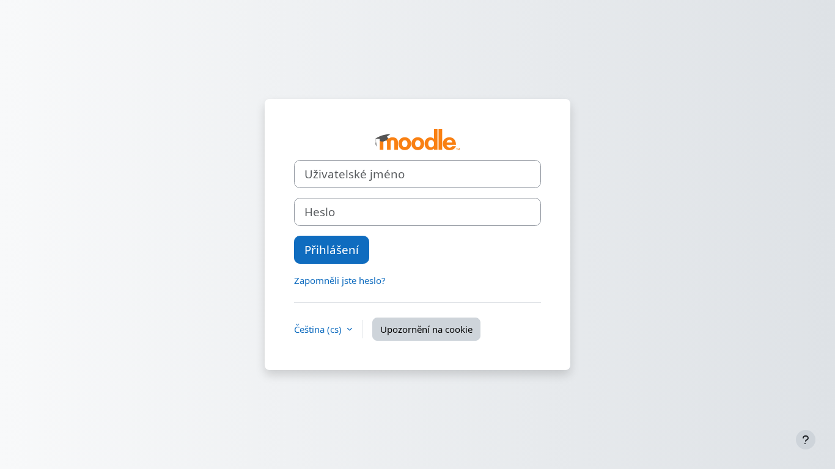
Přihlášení (331, 249)
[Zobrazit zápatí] (805, 439)
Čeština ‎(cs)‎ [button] (319, 329)
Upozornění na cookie (426, 329)
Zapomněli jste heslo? (340, 280)
